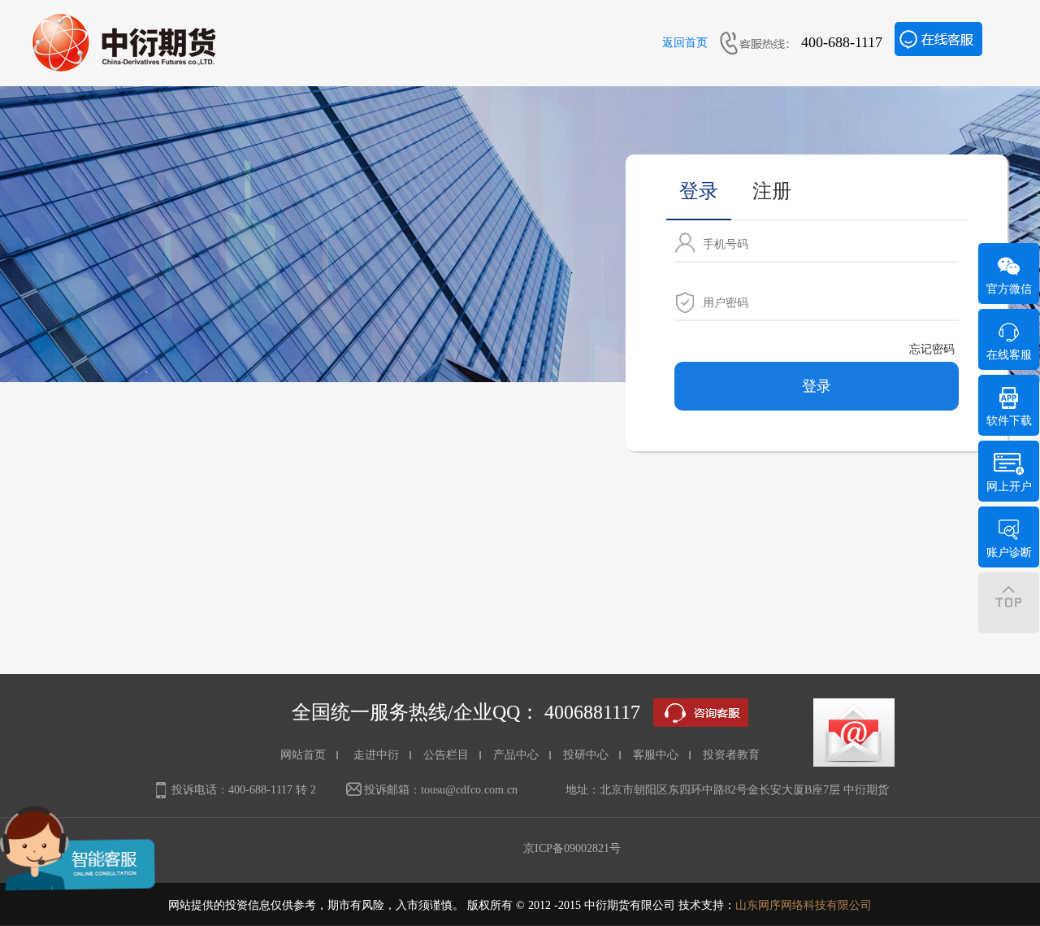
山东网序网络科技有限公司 (803, 905)
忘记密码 (932, 349)
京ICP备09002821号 (572, 848)
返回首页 (685, 43)
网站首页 (303, 755)
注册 (771, 191)
